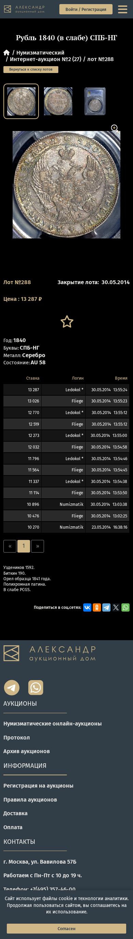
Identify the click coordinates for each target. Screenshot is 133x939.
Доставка (15, 813)
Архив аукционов (26, 751)
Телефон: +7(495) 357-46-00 (39, 889)
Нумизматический (40, 52)
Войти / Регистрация (85, 9)
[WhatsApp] (125, 607)
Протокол (16, 737)
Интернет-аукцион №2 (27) (45, 59)
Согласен (66, 928)
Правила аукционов (30, 799)
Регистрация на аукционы (38, 785)
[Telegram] (106, 607)
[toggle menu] (123, 9)
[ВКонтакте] (87, 607)
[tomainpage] (24, 9)
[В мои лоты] (66, 322)
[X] (116, 607)
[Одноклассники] (97, 607)
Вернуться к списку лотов (31, 69)
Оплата (13, 827)
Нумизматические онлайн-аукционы (52, 723)
